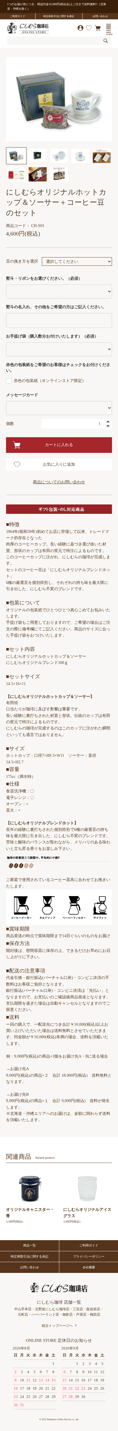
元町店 (23, 1314)
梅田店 (95, 1314)
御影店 (67, 1314)
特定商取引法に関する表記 (58, 16)
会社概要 (88, 1267)
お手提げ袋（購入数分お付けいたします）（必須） (52, 336)
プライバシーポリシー (89, 1256)
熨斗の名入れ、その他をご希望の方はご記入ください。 (56, 307)
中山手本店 (23, 1309)
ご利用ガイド (17, 16)
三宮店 (78, 1309)
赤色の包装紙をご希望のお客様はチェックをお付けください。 (58, 368)
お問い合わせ (100, 16)
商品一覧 (29, 1245)
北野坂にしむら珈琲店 (52, 1309)
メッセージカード (22, 395)
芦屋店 (81, 1314)
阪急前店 (93, 1309)
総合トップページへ (57, 1326)
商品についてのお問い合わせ (59, 482)
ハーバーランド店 (45, 1314)
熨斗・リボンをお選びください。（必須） (44, 278)
